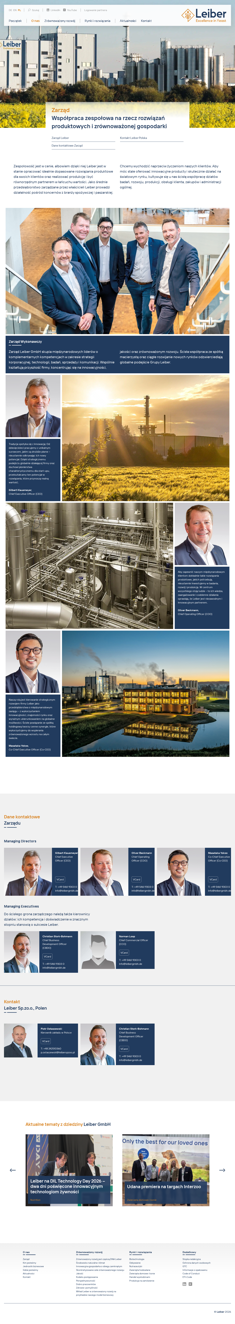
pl (19, 10)
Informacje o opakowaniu (195, 1270)
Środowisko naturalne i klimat (90, 1262)
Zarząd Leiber (60, 138)
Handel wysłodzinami (139, 1277)
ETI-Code (187, 1277)
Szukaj (35, 10)
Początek (15, 20)
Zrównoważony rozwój (59, 20)
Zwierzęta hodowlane (139, 1270)
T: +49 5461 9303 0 (66, 886)
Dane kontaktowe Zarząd (67, 145)
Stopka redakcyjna (192, 1259)
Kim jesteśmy (29, 1262)
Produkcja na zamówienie (141, 1280)
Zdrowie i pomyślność (87, 1287)
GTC (185, 1266)
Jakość (79, 1273)
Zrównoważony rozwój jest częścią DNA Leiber (99, 1259)
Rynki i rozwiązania (97, 20)
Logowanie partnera (95, 10)
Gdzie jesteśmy (30, 1270)
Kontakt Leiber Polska (133, 138)
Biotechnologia (136, 1259)
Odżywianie (135, 1262)
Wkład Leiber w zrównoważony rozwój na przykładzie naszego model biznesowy (96, 1293)
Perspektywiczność (85, 1280)
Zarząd (26, 1259)
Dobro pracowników (86, 1284)
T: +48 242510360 (51, 1048)
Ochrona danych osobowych (197, 1262)
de (10, 10)
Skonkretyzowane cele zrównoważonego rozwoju (100, 1270)
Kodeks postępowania (87, 1277)
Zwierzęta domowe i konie (142, 1273)
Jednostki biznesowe (33, 1266)
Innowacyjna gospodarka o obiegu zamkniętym (99, 1266)
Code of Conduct (191, 1273)
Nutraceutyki (135, 1266)
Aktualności (128, 20)
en (15, 10)
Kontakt (146, 20)
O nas (35, 20)
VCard (60, 879)
